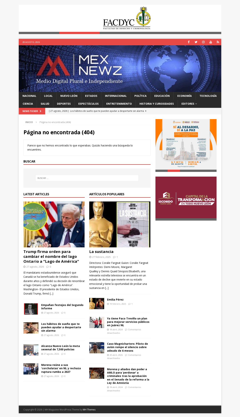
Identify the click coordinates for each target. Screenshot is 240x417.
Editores (188, 103)
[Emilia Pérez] (96, 303)
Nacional (29, 96)
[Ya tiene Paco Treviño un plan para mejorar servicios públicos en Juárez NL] (96, 322)
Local (48, 96)
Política (140, 96)
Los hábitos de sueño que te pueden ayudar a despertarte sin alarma (61, 327)
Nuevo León (68, 96)
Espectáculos (88, 103)
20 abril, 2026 (116, 355)
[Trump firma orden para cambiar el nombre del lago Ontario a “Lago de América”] (54, 224)
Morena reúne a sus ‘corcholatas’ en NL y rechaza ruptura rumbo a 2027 (61, 368)
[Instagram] (203, 42)
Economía (184, 96)
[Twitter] (196, 42)
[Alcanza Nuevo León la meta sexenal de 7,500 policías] (30, 350)
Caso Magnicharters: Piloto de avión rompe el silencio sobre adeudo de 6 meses (127, 347)
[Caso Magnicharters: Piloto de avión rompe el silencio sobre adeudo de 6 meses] (96, 347)
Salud (45, 103)
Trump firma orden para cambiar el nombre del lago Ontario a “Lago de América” (51, 256)
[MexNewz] (120, 89)
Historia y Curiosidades (157, 103)
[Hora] (218, 42)
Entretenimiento (119, 103)
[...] (51, 293)
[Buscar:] (87, 178)
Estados (91, 96)
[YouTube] (210, 42)
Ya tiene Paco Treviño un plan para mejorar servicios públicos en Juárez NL (128, 322)
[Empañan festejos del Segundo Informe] (30, 309)
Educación (162, 96)
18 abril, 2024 (116, 329)
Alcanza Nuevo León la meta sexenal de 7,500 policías (60, 347)
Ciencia (28, 103)
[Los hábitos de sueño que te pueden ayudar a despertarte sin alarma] (30, 327)
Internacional (116, 96)
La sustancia (101, 251)
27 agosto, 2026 (35, 266)
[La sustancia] (120, 224)
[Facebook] (188, 42)
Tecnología (208, 96)
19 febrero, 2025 (118, 303)
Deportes (64, 103)
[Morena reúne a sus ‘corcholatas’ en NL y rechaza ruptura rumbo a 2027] (30, 368)
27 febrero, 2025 (101, 257)
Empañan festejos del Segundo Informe (62, 306)
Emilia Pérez (115, 299)
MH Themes (89, 409)
